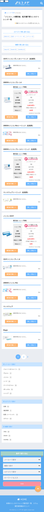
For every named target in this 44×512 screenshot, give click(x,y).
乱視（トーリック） (11, 414)
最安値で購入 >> (11, 73)
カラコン (7, 418)
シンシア (7, 393)
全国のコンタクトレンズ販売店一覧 (19, 503)
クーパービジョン (10, 385)
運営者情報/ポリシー (22, 506)
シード (7, 381)
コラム (35, 503)
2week (7, 435)
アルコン (7, 373)
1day (6, 431)
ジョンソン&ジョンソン (12, 369)
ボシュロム (8, 389)
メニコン (7, 377)
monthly (7, 439)
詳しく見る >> (32, 73)
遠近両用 (7, 410)
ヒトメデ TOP (10, 13)
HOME (23, 499)
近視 (6, 406)
